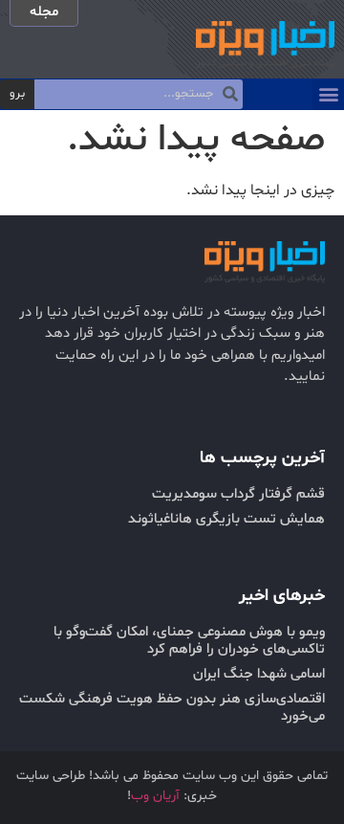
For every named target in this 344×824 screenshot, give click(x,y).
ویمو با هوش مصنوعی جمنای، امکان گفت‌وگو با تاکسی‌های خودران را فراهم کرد (189, 640)
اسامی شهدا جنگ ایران (259, 674)
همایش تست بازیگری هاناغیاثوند (226, 519)
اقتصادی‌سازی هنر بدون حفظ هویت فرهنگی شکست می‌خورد (172, 707)
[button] (328, 94)
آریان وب (155, 796)
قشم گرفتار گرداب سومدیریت (238, 494)
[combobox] (138, 94)
